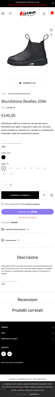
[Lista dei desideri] (44, 195)
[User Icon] (44, 13)
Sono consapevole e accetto (15, 204)
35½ (11, 174)
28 (25, 168)
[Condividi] (51, 195)
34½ (4, 174)
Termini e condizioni (32, 204)
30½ (38, 168)
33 (45, 168)
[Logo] (28, 13)
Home (3, 94)
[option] (27, 47)
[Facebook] (3, 354)
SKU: (3, 107)
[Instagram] (9, 354)
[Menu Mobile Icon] (2, 13)
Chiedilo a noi (29, 83)
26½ (10, 168)
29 (31, 168)
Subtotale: (5, 222)
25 (3, 168)
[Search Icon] (13, 13)
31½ (18, 168)
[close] (53, 3)
